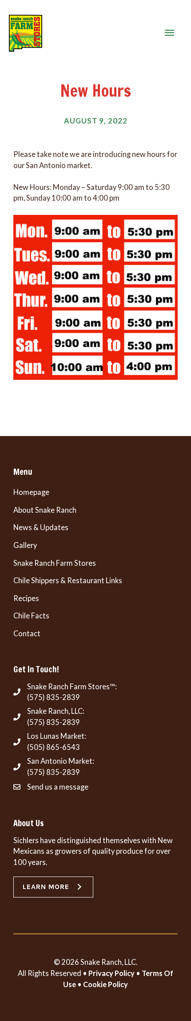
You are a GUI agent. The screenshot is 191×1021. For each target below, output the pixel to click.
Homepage (31, 492)
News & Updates (40, 527)
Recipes (26, 598)
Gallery (25, 545)
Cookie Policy (105, 984)
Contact (26, 633)
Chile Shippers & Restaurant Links (67, 580)
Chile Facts (31, 615)
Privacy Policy (111, 973)
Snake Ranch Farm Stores (54, 563)
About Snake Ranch (44, 510)
